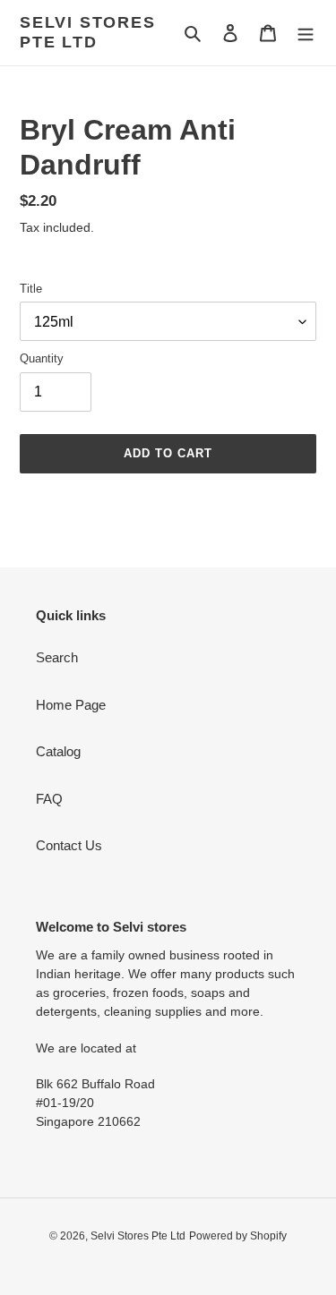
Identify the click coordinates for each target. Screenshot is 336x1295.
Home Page (71, 704)
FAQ (49, 798)
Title (31, 288)
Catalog (58, 751)
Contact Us (69, 845)
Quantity (42, 358)
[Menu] (305, 32)
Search (57, 657)
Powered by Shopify (238, 1236)
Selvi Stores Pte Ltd (88, 32)
